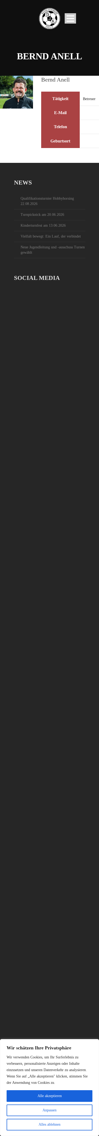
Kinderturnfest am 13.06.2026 (43, 225)
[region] (49, 1087)
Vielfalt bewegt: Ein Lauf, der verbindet (51, 236)
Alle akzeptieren (49, 1096)
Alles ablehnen (49, 1124)
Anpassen (49, 1110)
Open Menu (70, 18)
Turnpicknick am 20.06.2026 (42, 215)
